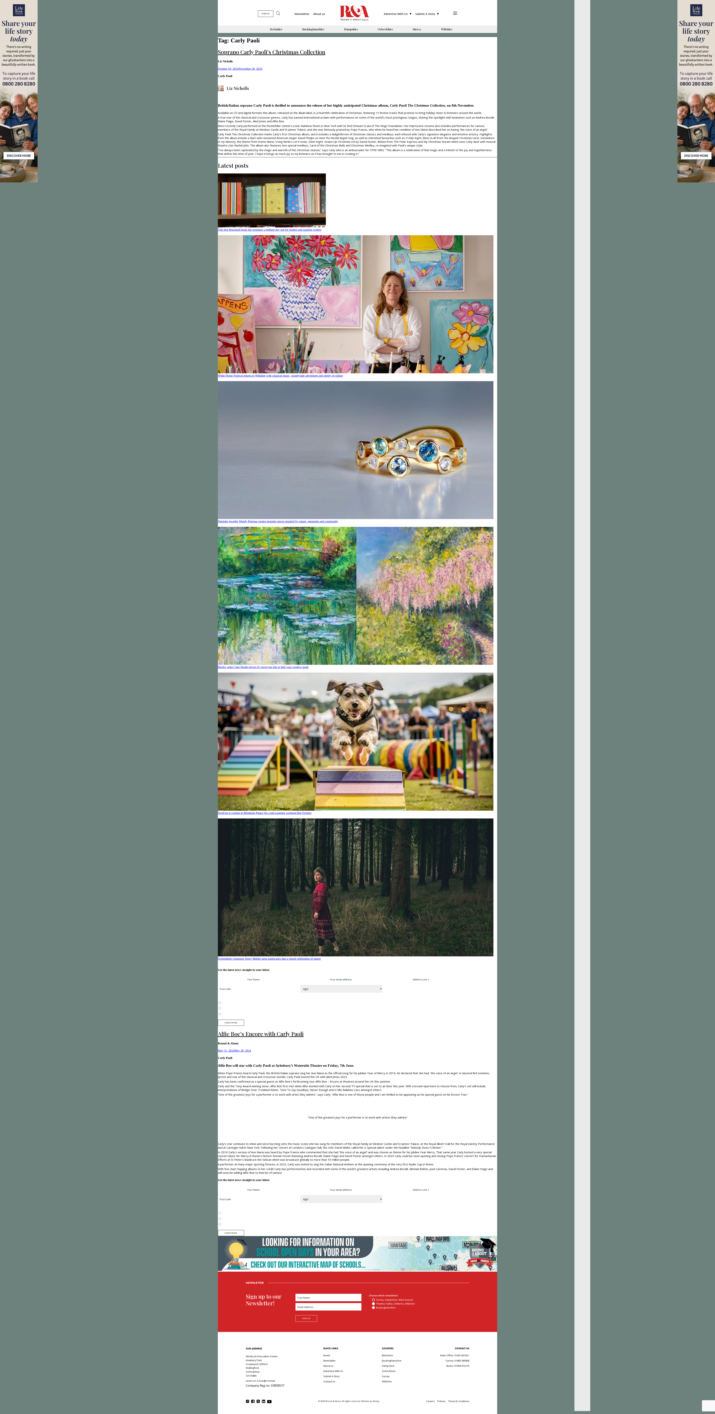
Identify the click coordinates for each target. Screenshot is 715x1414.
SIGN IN (265, 13)
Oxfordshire (385, 29)
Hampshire (351, 29)
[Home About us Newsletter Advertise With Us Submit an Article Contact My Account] (455, 14)
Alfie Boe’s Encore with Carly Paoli (261, 1034)
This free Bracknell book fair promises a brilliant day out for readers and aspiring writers (269, 229)
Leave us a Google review (260, 1380)
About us (319, 14)
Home (326, 1355)
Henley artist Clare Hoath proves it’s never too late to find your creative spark (263, 667)
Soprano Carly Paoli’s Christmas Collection (271, 52)
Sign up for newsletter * (231, 979)
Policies (441, 1401)
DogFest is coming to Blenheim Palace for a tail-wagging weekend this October (265, 813)
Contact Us (329, 1381)
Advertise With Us (396, 14)
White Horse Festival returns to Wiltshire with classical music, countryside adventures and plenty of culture (280, 375)
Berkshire (276, 29)
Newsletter (302, 14)
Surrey (417, 29)
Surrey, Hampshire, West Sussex (240, 1003)
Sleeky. (376, 1401)
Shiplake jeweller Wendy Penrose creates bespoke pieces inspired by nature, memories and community (278, 521)
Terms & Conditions (458, 1401)
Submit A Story (425, 14)
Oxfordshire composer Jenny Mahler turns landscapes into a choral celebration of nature (269, 958)
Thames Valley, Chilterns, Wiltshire (241, 1008)
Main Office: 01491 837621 (454, 1355)
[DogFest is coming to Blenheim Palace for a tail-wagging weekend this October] (355, 742)
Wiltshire (446, 29)
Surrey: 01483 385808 (457, 1360)
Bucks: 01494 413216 (458, 1365)
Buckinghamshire (313, 29)
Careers (430, 1401)
